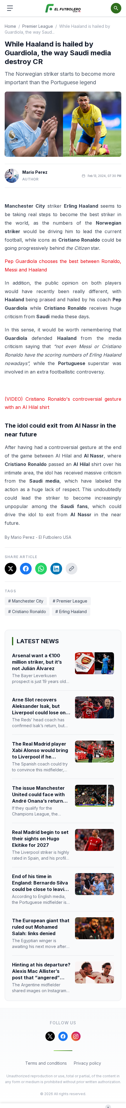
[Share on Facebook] (26, 568)
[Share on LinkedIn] (56, 568)
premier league (37, 26)
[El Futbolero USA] (63, 8)
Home (10, 26)
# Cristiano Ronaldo (27, 611)
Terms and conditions (46, 1063)
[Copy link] (71, 568)
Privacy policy (87, 1063)
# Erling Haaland (71, 611)
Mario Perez (34, 172)
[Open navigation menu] (10, 8)
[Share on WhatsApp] (41, 568)
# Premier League (70, 600)
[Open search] (116, 8)
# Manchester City (25, 600)
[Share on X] (10, 568)
